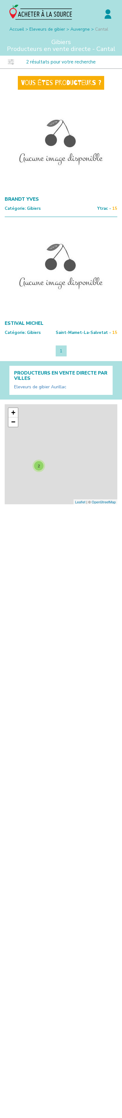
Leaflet (80, 501)
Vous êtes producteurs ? (61, 83)
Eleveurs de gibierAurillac (40, 387)
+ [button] (13, 412)
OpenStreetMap (104, 501)
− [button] (13, 422)
